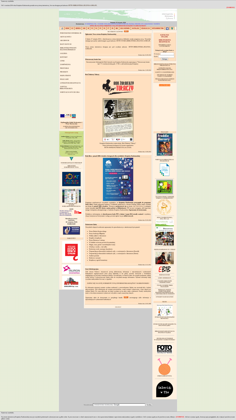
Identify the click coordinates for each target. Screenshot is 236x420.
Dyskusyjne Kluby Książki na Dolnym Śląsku (164, 324)
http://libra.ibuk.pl (138, 206)
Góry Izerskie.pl (164, 278)
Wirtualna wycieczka (70, 92)
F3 (92, 28)
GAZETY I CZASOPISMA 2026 (164, 72)
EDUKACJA (145, 28)
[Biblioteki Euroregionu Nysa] (172, 28)
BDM (67, 28)
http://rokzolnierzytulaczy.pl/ (118, 147)
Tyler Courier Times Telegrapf (165, 286)
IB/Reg (78, 28)
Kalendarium (164, 85)
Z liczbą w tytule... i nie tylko (98, 247)
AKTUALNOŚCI (65, 37)
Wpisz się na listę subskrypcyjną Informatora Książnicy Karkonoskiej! (118, 25)
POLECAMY (64, 79)
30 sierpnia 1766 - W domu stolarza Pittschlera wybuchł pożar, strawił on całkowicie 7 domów (122, 24)
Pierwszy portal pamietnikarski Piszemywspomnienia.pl (164, 291)
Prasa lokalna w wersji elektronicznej (164, 79)
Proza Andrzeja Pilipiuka (97, 233)
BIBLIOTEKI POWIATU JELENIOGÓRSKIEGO (68, 49)
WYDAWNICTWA (158, 28)
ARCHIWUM (64, 40)
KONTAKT (63, 57)
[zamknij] (180, 417)
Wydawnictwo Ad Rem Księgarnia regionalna (71, 205)
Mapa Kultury (164, 275)
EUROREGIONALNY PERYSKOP (71, 163)
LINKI (62, 61)
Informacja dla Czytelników (165, 45)
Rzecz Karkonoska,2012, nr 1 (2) (164, 218)
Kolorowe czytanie (95, 258)
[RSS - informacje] (126, 31)
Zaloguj (118, 307)
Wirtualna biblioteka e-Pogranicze (164, 160)
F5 (100, 28)
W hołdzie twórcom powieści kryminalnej (102, 242)
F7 (108, 28)
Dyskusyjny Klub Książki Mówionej (164, 317)
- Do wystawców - (71, 128)
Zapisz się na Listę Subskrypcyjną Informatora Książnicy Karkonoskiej (118, 283)
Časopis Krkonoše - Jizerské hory (165, 281)
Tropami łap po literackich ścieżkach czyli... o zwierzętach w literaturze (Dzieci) (113, 253)
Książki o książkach (95, 238)
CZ (72, 28)
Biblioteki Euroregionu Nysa (71, 166)
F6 (104, 28)
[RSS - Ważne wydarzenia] (126, 297)
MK (117, 28)
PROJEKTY (64, 72)
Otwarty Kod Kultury (164, 297)
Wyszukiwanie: (88, 405)
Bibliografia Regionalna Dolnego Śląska (165, 332)
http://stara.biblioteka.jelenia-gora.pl (133, 41)
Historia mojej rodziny (165, 294)
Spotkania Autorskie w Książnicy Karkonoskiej (164, 339)
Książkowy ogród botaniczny (98, 260)
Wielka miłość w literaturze (97, 236)
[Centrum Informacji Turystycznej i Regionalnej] (167, 28)
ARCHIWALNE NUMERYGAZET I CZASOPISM (165, 75)
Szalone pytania (94, 256)
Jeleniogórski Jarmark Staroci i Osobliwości (164, 197)
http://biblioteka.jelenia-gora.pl (82, 5)
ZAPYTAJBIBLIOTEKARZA (66, 87)
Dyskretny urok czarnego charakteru (100, 249)
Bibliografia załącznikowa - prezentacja (165, 64)
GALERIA (63, 53)
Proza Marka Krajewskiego (97, 231)
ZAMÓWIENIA (65, 64)
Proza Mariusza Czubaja (97, 240)
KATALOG (135, 28)
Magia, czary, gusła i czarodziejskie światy (102, 245)
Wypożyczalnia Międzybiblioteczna (164, 68)
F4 (96, 28)
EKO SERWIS (125, 28)
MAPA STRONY (65, 75)
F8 (112, 28)
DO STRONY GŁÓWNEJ (115, 31)
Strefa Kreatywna (164, 376)
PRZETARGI (64, 68)
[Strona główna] (62, 28)
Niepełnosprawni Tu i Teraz (164, 249)
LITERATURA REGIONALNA (70, 83)
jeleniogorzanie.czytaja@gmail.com (71, 153)
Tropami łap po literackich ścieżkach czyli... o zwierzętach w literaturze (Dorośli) (114, 251)
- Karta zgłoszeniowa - (71, 126)
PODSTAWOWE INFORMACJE (70, 33)
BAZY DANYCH (65, 44)
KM (84, 28)
